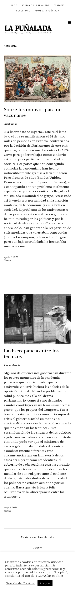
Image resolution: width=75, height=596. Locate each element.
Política (7, 510)
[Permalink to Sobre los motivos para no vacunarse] (37, 101)
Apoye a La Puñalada (47, 11)
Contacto (59, 5)
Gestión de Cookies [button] (20, 583)
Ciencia (7, 260)
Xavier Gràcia (12, 365)
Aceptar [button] (45, 583)
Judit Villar (10, 124)
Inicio (14, 5)
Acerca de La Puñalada (35, 5)
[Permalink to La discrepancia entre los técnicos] (37, 342)
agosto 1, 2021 (11, 257)
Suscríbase (23, 11)
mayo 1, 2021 (10, 507)
